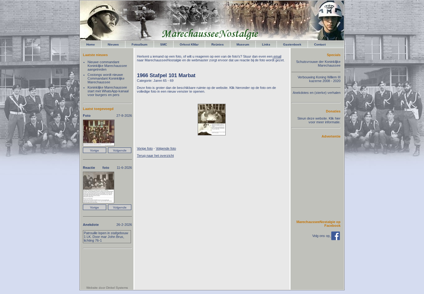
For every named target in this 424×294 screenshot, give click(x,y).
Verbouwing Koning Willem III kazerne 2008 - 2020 (319, 79)
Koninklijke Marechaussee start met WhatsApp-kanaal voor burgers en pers (108, 91)
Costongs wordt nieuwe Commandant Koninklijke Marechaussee (106, 78)
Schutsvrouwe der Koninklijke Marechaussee (318, 63)
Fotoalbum (139, 44)
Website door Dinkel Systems (107, 287)
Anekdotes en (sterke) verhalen (317, 92)
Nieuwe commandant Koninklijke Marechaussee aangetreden (107, 65)
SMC (163, 44)
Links (266, 44)
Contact (320, 44)
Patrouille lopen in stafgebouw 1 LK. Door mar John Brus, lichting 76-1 (106, 236)
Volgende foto (166, 148)
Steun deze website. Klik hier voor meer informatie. (319, 120)
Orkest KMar (189, 44)
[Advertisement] (322, 179)
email (277, 56)
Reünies (217, 44)
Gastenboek (292, 44)
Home (90, 44)
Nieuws (113, 44)
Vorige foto (145, 148)
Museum (243, 44)
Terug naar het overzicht (155, 155)
